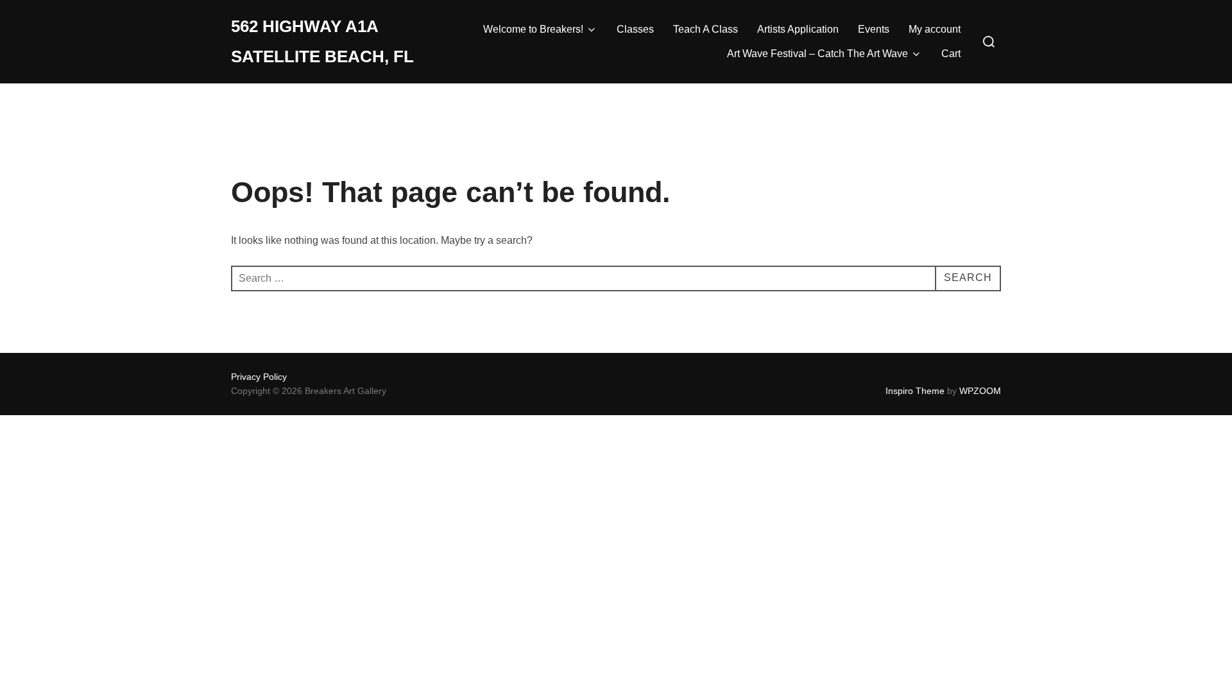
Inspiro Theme (915, 391)
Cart (951, 53)
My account (935, 29)
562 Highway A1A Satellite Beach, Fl (322, 41)
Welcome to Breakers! (533, 29)
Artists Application (798, 29)
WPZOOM (980, 391)
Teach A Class (705, 29)
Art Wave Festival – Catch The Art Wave (817, 53)
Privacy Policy (259, 377)
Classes (635, 29)
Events (873, 29)
